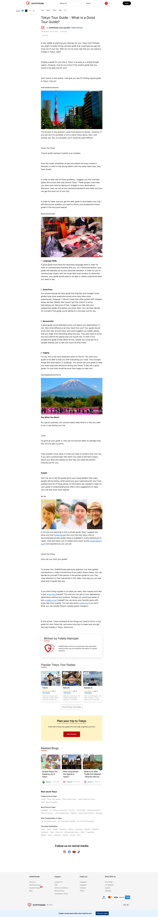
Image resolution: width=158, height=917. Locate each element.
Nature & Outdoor (47, 813)
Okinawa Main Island (72, 832)
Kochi (50, 835)
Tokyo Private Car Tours (86, 799)
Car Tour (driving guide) (85, 821)
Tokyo (54, 10)
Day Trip (71, 810)
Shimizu (65, 835)
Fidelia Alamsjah (77, 28)
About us (32, 882)
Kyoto (49, 829)
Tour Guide (109, 882)
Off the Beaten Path (62, 813)
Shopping (99, 813)
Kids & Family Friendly (86, 813)
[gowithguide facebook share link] (22, 11)
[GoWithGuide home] (35, 3)
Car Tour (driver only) (48, 821)
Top (42, 10)
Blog (60, 10)
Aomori (72, 835)
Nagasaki (95, 829)
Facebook (83, 885)
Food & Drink (80, 810)
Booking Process (35, 885)
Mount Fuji (59, 832)
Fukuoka (87, 829)
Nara (52, 832)
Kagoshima (90, 832)
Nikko (83, 832)
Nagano (43, 835)
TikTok (82, 891)
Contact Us (58, 882)
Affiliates (108, 891)
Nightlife (74, 813)
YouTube (83, 888)
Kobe (78, 835)
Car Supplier (109, 885)
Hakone (71, 829)
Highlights (44, 810)
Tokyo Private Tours (69, 799)
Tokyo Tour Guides (53, 799)
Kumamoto (44, 832)
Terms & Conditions (61, 888)
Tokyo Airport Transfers (49, 802)
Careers (107, 888)
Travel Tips (45, 35)
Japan (48, 10)
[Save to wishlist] (58, 673)
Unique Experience (93, 810)
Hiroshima (62, 829)
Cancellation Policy (61, 894)
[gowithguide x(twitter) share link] (26, 11)
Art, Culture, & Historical (58, 810)
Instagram (83, 882)
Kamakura (57, 835)
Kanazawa (78, 829)
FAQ (55, 885)
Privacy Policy (59, 891)
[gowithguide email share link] (30, 11)
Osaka (55, 829)
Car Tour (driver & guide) (66, 821)
